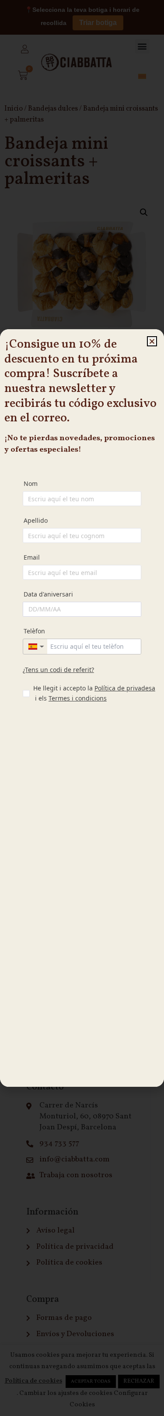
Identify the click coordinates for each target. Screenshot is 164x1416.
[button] (152, 341)
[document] (82, 708)
